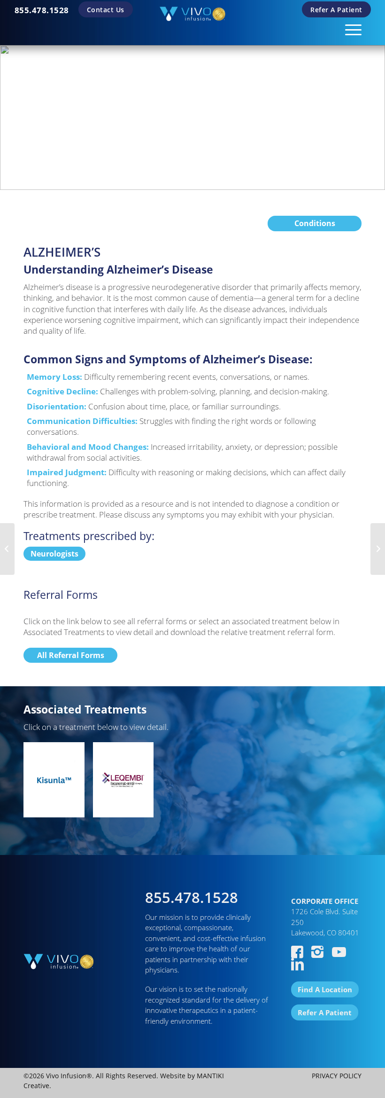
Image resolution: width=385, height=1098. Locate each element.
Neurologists (54, 554)
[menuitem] (42, 10)
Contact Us (105, 9)
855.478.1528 (42, 10)
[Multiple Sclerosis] (7, 549)
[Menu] (349, 28)
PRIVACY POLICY (337, 1075)
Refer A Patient (336, 9)
